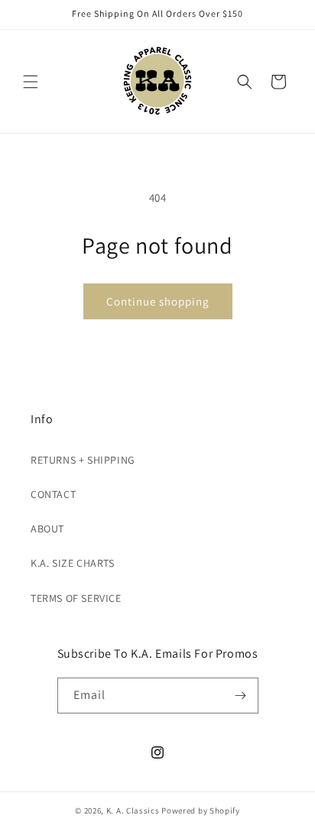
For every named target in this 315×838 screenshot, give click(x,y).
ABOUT (47, 528)
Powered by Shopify (200, 810)
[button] (30, 82)
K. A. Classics (133, 810)
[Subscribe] (241, 695)
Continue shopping (157, 301)
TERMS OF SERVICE (76, 598)
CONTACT (53, 494)
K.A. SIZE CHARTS (73, 563)
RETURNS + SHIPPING (83, 460)
